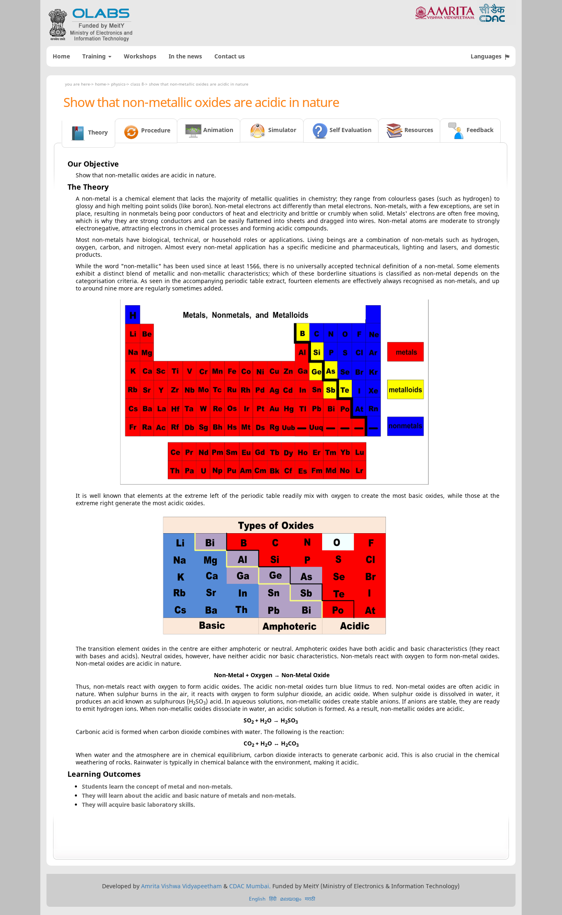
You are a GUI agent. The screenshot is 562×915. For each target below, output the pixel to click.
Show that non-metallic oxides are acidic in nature (198, 84)
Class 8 (137, 84)
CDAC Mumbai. (250, 886)
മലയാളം (290, 898)
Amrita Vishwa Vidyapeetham (181, 886)
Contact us (229, 56)
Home (61, 56)
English (257, 898)
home (100, 84)
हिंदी (272, 898)
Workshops (140, 56)
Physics (118, 84)
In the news (185, 56)
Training (94, 56)
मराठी (310, 898)
